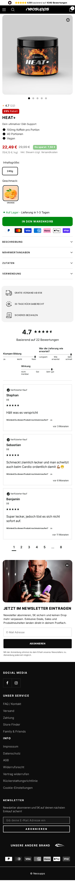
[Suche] (13, 9)
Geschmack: (10, 180)
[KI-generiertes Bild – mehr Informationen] (68, 20)
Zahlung (8, 718)
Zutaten (8, 263)
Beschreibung (12, 241)
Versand (8, 711)
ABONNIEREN (37, 829)
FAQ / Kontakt (12, 704)
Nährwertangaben (16, 252)
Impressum (10, 746)
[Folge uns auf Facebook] (7, 683)
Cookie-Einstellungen (18, 788)
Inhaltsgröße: (11, 162)
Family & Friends (14, 731)
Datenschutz (11, 753)
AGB (6, 760)
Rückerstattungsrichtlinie (20, 781)
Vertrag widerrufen (16, 774)
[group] (37, 332)
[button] (14, 547)
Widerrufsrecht (13, 767)
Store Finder (11, 724)
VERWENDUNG (11, 273)
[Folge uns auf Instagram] (16, 683)
